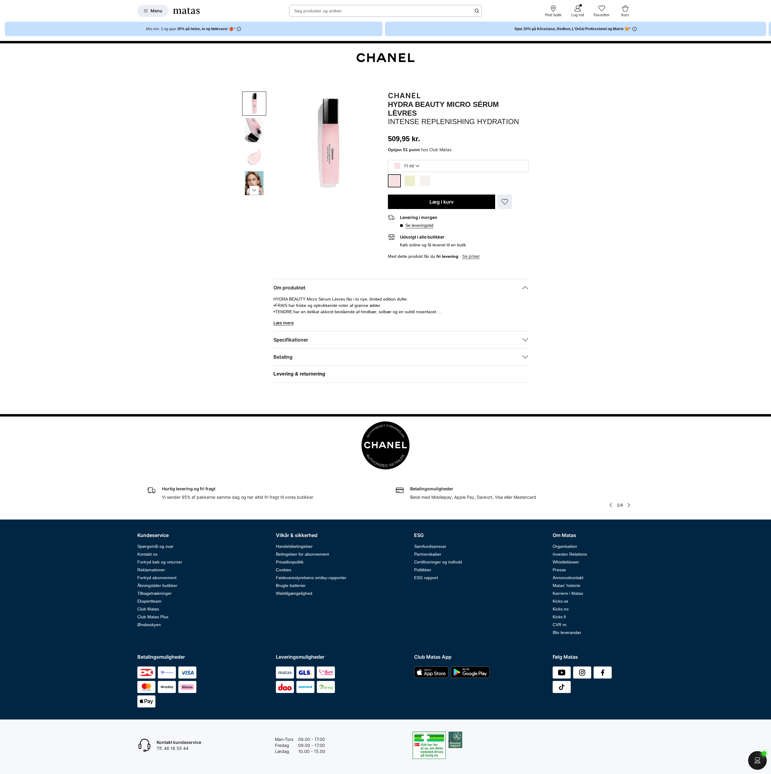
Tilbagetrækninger (154, 593)
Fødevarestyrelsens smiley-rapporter (311, 577)
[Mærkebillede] (385, 58)
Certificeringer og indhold (438, 562)
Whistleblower (566, 562)
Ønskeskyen (149, 624)
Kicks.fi (559, 616)
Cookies (283, 569)
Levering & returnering (299, 373)
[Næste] (254, 190)
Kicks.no (561, 609)
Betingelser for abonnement (302, 554)
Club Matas (148, 609)
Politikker (422, 569)
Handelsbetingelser (294, 546)
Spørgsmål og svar (155, 546)
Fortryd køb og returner (159, 562)
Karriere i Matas (568, 593)
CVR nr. (560, 624)
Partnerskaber (427, 554)
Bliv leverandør (567, 632)
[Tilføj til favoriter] (505, 202)
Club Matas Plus (152, 616)
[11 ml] (394, 180)
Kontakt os (147, 554)
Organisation (565, 546)
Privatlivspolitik (290, 562)
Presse (559, 569)
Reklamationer (151, 569)
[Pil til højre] (766, 29)
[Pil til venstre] (611, 505)
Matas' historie (566, 585)
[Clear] (425, 180)
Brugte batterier (291, 585)
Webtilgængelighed (294, 593)
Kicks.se (560, 601)
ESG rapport (426, 577)
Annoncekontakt (568, 577)
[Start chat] (757, 760)
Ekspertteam (149, 601)
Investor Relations (570, 554)
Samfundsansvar (430, 546)
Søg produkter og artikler (318, 10)
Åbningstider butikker (157, 585)
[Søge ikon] (477, 11)
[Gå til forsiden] (186, 11)
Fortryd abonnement (156, 577)
